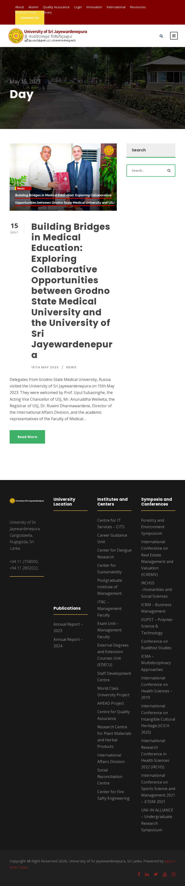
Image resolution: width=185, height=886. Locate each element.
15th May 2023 (45, 367)
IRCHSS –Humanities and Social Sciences (156, 589)
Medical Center (26, 12)
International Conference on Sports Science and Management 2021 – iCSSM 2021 (158, 788)
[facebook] (139, 874)
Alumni (33, 7)
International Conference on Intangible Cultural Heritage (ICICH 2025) (158, 719)
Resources (138, 7)
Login (78, 7)
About (19, 7)
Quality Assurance (56, 7)
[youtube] (165, 874)
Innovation (94, 7)
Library (47, 12)
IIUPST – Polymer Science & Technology (157, 626)
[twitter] (156, 874)
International (116, 7)
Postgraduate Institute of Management (109, 587)
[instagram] (173, 874)
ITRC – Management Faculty (109, 608)
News (71, 367)
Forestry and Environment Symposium (153, 527)
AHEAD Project (110, 703)
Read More (27, 436)
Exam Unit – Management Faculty (109, 630)
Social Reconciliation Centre (109, 776)
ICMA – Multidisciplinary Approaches (156, 663)
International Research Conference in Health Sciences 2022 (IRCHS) (155, 754)
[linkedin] (147, 874)
